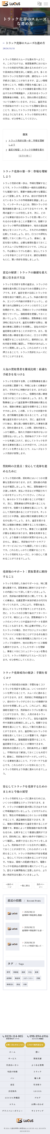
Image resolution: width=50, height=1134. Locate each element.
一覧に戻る (25, 885)
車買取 (15, 972)
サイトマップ (38, 1110)
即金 (18, 984)
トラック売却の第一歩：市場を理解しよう (26, 142)
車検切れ (10, 984)
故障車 (9, 978)
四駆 (38, 978)
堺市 (8, 972)
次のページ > (40, 885)
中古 (30, 972)
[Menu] (45, 4)
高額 (23, 972)
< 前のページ (9, 885)
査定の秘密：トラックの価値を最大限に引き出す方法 (26, 151)
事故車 (17, 978)
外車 (25, 984)
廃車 (36, 972)
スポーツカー (28, 978)
